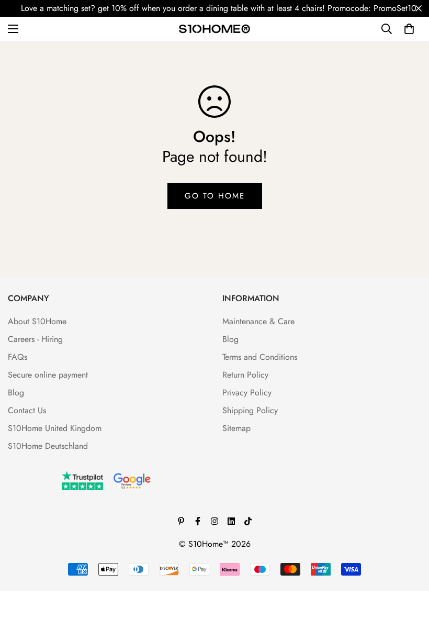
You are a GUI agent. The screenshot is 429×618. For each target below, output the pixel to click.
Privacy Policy (247, 393)
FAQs (17, 357)
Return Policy (245, 375)
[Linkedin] (231, 521)
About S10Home (37, 321)
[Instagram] (214, 521)
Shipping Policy (250, 410)
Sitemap (236, 428)
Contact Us (27, 410)
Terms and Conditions (259, 357)
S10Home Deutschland (48, 446)
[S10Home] (214, 28)
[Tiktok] (248, 521)
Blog (16, 393)
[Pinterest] (181, 521)
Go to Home (215, 196)
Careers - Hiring (35, 339)
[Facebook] (198, 521)
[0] (409, 29)
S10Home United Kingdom (54, 428)
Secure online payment (48, 375)
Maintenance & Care (258, 321)
